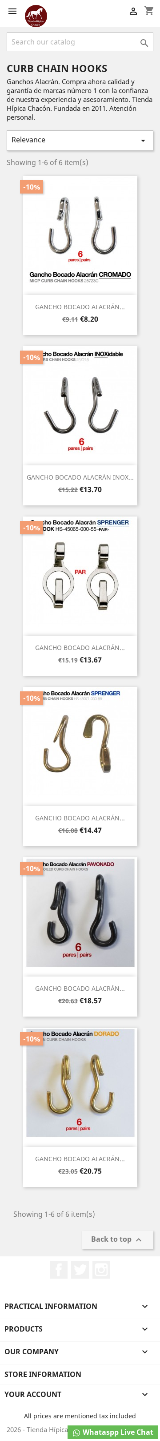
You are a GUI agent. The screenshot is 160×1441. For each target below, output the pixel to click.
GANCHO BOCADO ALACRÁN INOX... (80, 477)
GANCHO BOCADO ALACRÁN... (80, 307)
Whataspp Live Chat (117, 1432)
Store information (42, 1374)
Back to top (117, 1240)
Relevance (80, 140)
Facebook (59, 1270)
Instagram (101, 1270)
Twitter (80, 1270)
